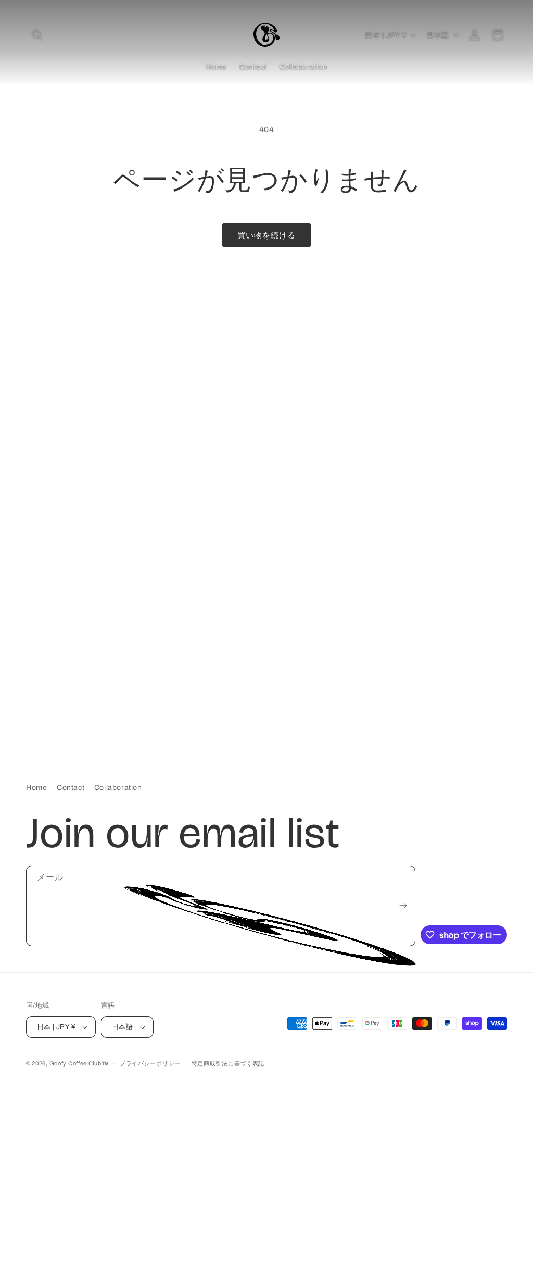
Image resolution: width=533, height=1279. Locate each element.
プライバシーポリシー (150, 1063)
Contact (70, 788)
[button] (37, 34)
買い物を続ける (266, 235)
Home (36, 788)
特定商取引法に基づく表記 (228, 1063)
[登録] (403, 905)
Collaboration (118, 788)
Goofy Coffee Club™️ (79, 1063)
